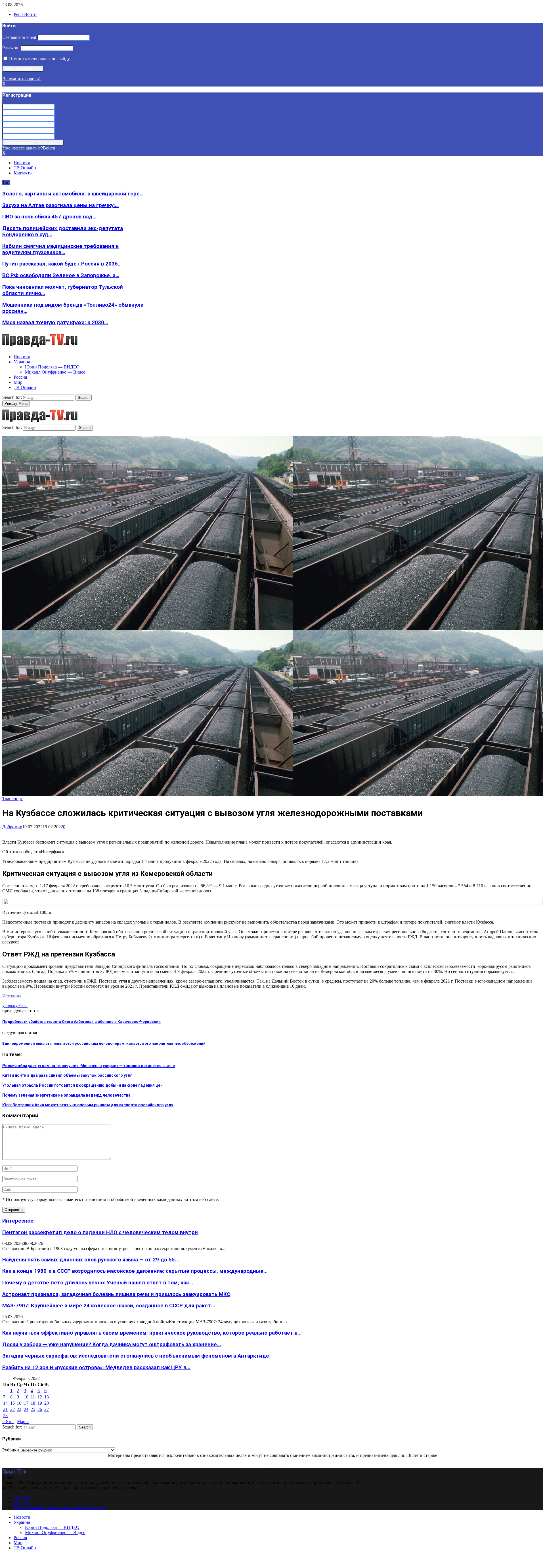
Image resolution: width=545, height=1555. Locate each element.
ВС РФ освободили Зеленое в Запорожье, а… (60, 275)
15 (12, 1403)
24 (26, 1409)
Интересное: (18, 1221)
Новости (22, 162)
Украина (22, 361)
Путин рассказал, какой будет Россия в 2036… (61, 264)
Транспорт (12, 798)
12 (39, 1396)
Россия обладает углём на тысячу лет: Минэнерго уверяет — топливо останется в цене (88, 1065)
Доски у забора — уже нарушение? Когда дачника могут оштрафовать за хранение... (111, 1344)
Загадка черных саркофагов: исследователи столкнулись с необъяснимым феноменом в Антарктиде (135, 1356)
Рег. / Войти (25, 14)
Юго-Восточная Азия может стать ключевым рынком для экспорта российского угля (87, 1105)
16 (19, 1403)
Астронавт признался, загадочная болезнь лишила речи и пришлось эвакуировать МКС (116, 1294)
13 (46, 1396)
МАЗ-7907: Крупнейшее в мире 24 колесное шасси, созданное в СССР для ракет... (108, 1306)
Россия (20, 377)
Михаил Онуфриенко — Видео (55, 372)
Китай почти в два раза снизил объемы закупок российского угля (67, 1075)
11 (33, 1396)
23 (19, 1409)
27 (46, 1409)
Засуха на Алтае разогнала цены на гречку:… (60, 205)
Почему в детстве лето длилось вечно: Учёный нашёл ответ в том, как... (97, 1283)
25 (33, 1409)
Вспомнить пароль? (21, 78)
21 (5, 1409)
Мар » (23, 1421)
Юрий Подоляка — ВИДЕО (52, 366)
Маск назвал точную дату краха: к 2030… (55, 322)
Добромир (12, 826)
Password (11, 47)
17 (26, 1403)
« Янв (8, 1421)
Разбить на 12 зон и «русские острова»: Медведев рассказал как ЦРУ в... (96, 1367)
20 (46, 1403)
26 (39, 1409)
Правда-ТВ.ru (14, 1471)
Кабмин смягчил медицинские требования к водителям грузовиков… (60, 249)
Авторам (22, 1502)
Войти (49, 148)
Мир (18, 382)
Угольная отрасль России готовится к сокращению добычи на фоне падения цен (82, 1085)
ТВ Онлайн (25, 167)
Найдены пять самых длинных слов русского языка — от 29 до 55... (90, 1260)
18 (33, 1403)
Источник (12, 995)
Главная (21, 1497)
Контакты (23, 172)
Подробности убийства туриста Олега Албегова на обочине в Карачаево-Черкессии (81, 1021)
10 (26, 1396)
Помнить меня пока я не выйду (39, 58)
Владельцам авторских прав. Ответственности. (59, 1507)
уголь (7, 1005)
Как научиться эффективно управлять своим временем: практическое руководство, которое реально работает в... (152, 1333)
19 (39, 1403)
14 (5, 1403)
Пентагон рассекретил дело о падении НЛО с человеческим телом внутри (100, 1232)
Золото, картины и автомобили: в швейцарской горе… (72, 194)
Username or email (19, 37)
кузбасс (20, 1005)
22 (12, 1409)
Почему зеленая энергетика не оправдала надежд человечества (66, 1095)
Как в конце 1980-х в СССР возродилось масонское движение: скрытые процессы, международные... (135, 1271)
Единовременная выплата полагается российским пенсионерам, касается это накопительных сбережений (104, 1043)
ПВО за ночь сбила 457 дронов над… (49, 217)
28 (5, 1415)
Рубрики (10, 1449)
